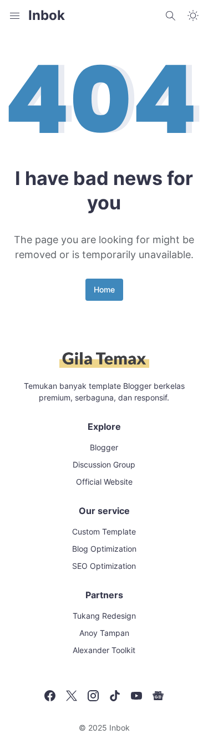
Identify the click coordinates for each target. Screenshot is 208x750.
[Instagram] (93, 695)
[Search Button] (171, 15)
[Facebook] (50, 695)
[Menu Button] (15, 15)
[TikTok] (114, 695)
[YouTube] (136, 695)
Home (104, 289)
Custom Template (104, 531)
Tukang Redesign (104, 615)
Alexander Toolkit (104, 650)
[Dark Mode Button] (193, 15)
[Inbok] (104, 366)
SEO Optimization (104, 566)
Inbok (46, 15)
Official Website (104, 481)
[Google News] (158, 695)
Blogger (104, 447)
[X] (71, 695)
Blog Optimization (104, 548)
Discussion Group (104, 464)
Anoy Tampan (104, 633)
